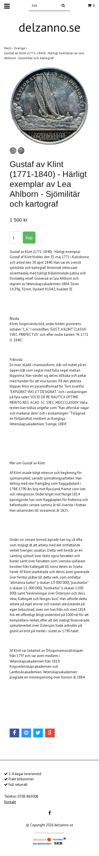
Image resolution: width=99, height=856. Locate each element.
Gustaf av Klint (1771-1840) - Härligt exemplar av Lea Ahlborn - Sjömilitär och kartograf (44, 55)
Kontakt (10, 802)
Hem (9, 48)
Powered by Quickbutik (49, 832)
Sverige (21, 48)
